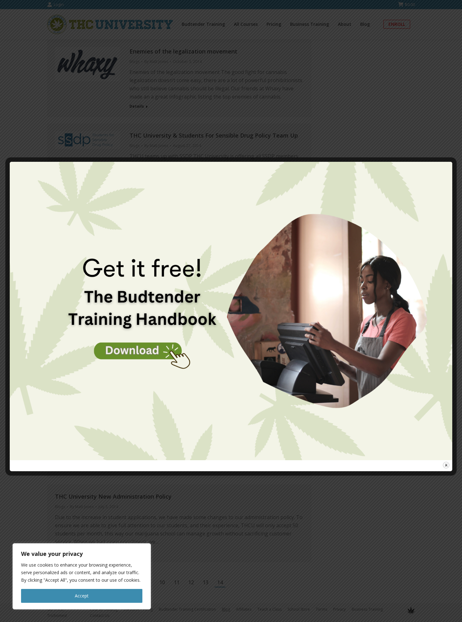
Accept (82, 596)
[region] (82, 576)
